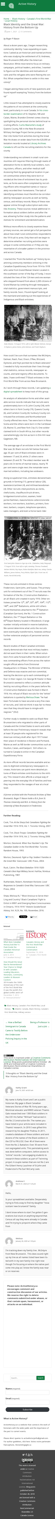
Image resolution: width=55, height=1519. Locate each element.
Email (13, 1398)
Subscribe (27, 1409)
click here (26, 1441)
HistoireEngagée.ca (23, 1445)
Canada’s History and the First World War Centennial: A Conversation (35, 946)
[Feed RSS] (32, 1455)
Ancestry (12, 208)
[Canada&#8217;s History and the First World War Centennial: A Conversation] (36, 935)
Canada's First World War (39, 18)
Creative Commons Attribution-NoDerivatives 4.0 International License (27, 1059)
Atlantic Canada (21, 1009)
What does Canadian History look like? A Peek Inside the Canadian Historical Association (12, 947)
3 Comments (26, 31)
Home (6, 18)
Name (13, 1389)
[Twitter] (23, 1455)
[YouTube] (29, 1455)
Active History (27, 4)
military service (24, 1012)
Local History (11, 20)
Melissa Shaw (32, 697)
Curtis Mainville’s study (30, 125)
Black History (18, 18)
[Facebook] (26, 1455)
